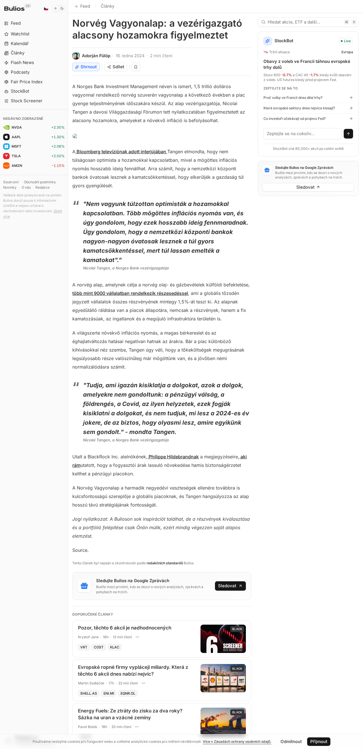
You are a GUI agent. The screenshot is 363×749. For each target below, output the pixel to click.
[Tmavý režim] (59, 8)
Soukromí (11, 182)
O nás (26, 187)
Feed (85, 6)
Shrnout (89, 66)
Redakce (42, 187)
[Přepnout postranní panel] (68, 374)
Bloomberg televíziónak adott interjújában (121, 151)
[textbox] (302, 133)
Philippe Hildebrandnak (173, 456)
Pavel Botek (87, 727)
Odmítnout (291, 741)
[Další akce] (137, 637)
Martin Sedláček (91, 683)
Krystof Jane (88, 637)
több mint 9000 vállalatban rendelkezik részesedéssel (130, 293)
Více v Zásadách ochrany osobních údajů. (237, 741)
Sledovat (227, 585)
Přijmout (318, 741)
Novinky (9, 187)
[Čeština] (46, 8)
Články (107, 6)
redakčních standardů (165, 563)
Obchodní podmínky (40, 182)
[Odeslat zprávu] (348, 134)
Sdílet (118, 66)
